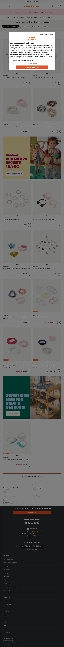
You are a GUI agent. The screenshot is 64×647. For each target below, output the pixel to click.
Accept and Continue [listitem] (32, 67)
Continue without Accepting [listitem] (45, 34)
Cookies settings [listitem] (32, 63)
